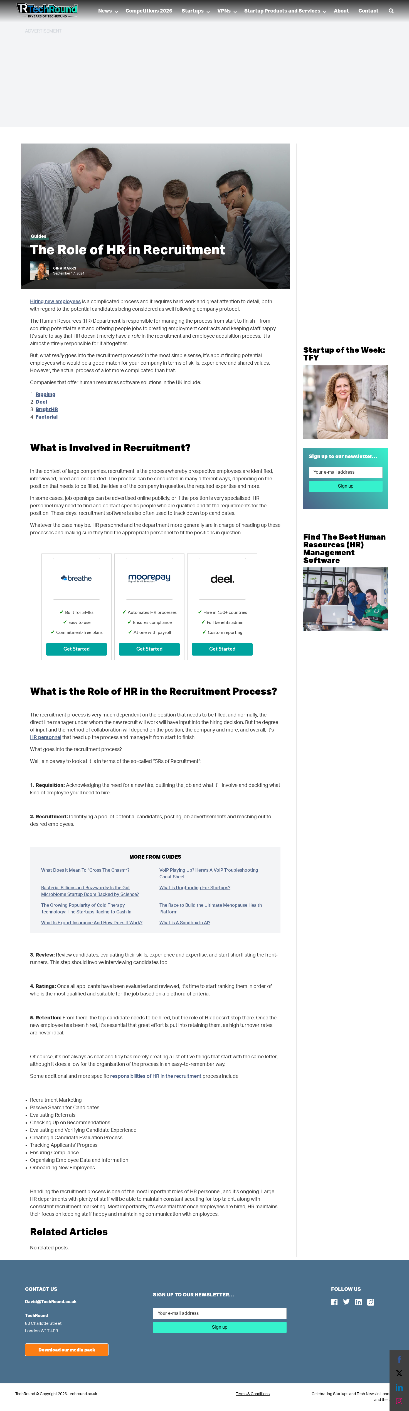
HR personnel (45, 737)
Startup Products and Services (282, 11)
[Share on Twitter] (399, 1373)
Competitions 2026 (148, 11)
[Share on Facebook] (399, 1359)
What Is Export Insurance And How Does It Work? (91, 923)
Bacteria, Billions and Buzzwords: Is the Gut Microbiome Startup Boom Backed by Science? (90, 891)
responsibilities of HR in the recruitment (155, 1076)
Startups (193, 11)
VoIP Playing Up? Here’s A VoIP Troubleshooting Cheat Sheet (208, 873)
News (105, 11)
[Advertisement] (192, 78)
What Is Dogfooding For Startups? (194, 888)
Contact (368, 11)
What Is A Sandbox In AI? (184, 923)
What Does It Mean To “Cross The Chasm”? (85, 870)
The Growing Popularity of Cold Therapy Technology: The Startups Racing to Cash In (86, 908)
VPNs (224, 11)
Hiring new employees (55, 301)
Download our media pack (66, 1350)
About (341, 11)
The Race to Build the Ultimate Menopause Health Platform (210, 908)
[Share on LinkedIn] (399, 1387)
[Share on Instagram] (399, 1401)
